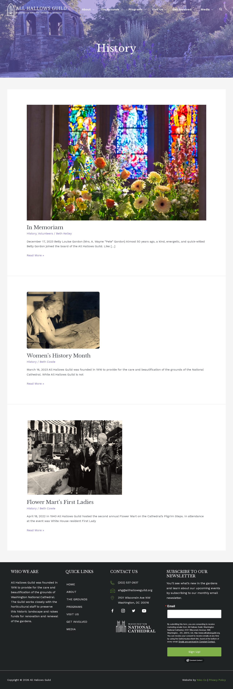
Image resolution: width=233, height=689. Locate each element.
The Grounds (109, 9)
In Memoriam (45, 227)
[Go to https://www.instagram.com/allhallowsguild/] (123, 611)
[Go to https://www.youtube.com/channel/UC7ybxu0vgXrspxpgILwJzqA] (144, 611)
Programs (136, 9)
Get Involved (182, 9)
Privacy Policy (217, 679)
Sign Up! (194, 651)
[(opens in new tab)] (135, 626)
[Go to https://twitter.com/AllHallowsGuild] (133, 611)
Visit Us (157, 9)
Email (171, 606)
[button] (221, 9)
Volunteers (45, 233)
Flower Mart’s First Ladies (60, 502)
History (31, 233)
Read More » (35, 255)
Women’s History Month (59, 356)
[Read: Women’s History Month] (63, 320)
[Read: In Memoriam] (116, 162)
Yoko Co (202, 679)
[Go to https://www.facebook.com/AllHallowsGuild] (112, 611)
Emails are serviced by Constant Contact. (197, 641)
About (86, 9)
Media (205, 9)
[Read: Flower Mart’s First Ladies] (75, 457)
